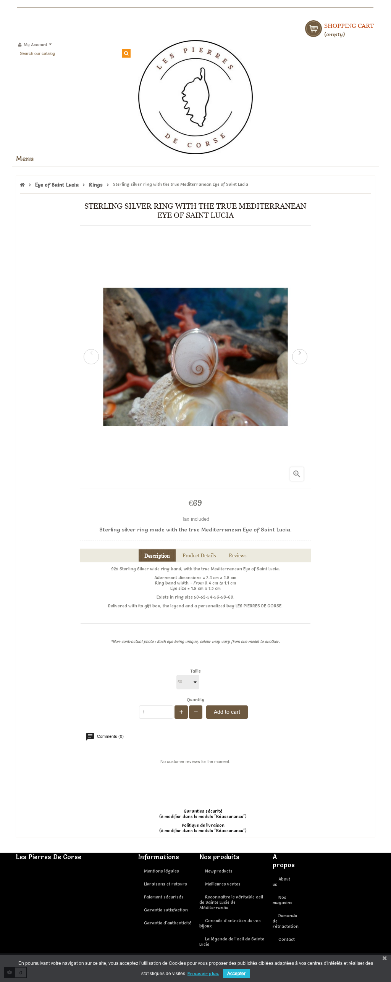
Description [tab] (157, 555)
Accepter (236, 973)
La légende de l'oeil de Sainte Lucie (231, 941)
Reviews (238, 555)
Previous (91, 356)
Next (299, 356)
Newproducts (219, 871)
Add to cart (227, 712)
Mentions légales (161, 871)
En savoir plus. (203, 973)
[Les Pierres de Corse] (195, 95)
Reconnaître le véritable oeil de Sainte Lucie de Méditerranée (231, 902)
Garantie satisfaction (166, 910)
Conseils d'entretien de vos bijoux (230, 923)
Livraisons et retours (165, 884)
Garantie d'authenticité (168, 923)
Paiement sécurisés (164, 897)
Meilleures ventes (223, 884)
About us (281, 881)
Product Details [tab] (199, 555)
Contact (286, 939)
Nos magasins (282, 900)
